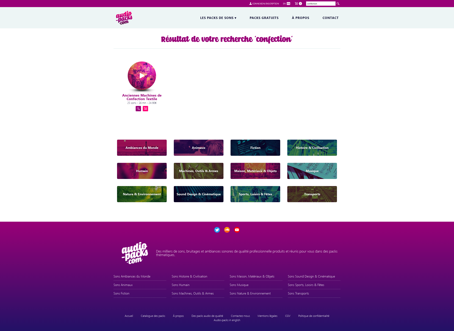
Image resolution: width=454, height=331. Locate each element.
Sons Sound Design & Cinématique (311, 276)
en (284, 3)
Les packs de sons (218, 18)
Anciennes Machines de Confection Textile (142, 97)
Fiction (255, 147)
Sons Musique (239, 285)
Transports (312, 194)
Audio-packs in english (227, 320)
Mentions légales (267, 316)
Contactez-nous (240, 316)
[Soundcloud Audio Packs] (227, 230)
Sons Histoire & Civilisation (189, 276)
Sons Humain (181, 285)
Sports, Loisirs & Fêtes (255, 194)
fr (288, 3)
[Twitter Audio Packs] (217, 230)
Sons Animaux (123, 285)
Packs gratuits (264, 18)
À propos (300, 18)
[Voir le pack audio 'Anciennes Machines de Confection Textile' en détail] (138, 108)
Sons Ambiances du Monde (132, 276)
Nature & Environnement (142, 194)
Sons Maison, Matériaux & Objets (252, 276)
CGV (287, 316)
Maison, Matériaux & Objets (255, 171)
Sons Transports (298, 293)
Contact (331, 18)
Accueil (129, 316)
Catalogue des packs (153, 316)
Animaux (198, 147)
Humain (142, 171)
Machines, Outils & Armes (198, 171)
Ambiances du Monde (142, 147)
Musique (312, 171)
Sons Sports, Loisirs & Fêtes (306, 285)
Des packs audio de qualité (207, 316)
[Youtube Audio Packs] (237, 230)
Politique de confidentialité (313, 316)
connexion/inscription (265, 3)
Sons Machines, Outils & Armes (193, 293)
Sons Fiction (121, 293)
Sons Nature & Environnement (250, 293)
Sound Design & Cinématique (199, 194)
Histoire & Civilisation (312, 147)
